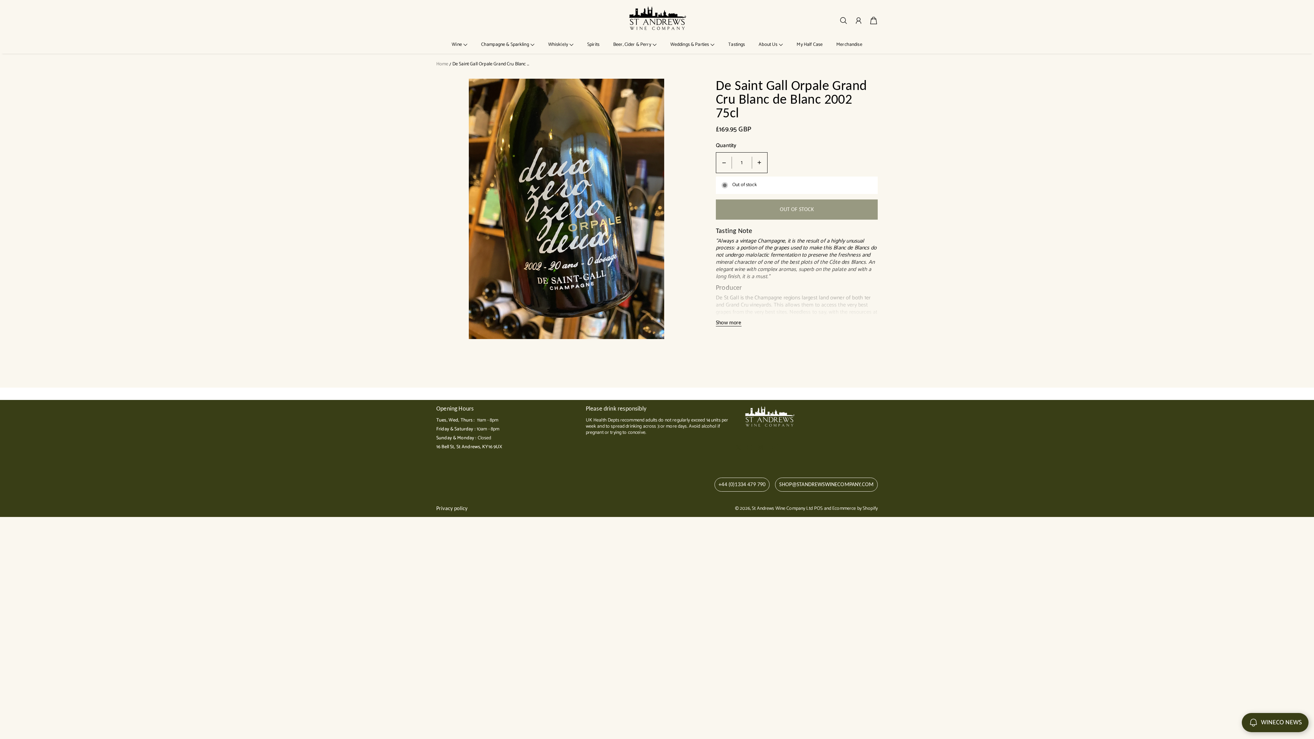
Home (442, 64)
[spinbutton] (742, 163)
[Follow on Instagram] (760, 447)
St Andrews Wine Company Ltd (782, 509)
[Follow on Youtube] (773, 447)
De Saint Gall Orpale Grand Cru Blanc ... (490, 64)
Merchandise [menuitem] (849, 44)
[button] (459, 44)
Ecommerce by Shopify (855, 509)
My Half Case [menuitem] (810, 44)
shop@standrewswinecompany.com (826, 484)
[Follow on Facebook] (749, 447)
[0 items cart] (873, 20)
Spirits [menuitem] (593, 44)
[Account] (858, 20)
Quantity (726, 146)
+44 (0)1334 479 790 (742, 484)
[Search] (843, 20)
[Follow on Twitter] (738, 447)
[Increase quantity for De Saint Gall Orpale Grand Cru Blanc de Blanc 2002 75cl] (759, 163)
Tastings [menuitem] (736, 44)
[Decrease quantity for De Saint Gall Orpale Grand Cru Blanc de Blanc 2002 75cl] (724, 163)
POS (818, 509)
